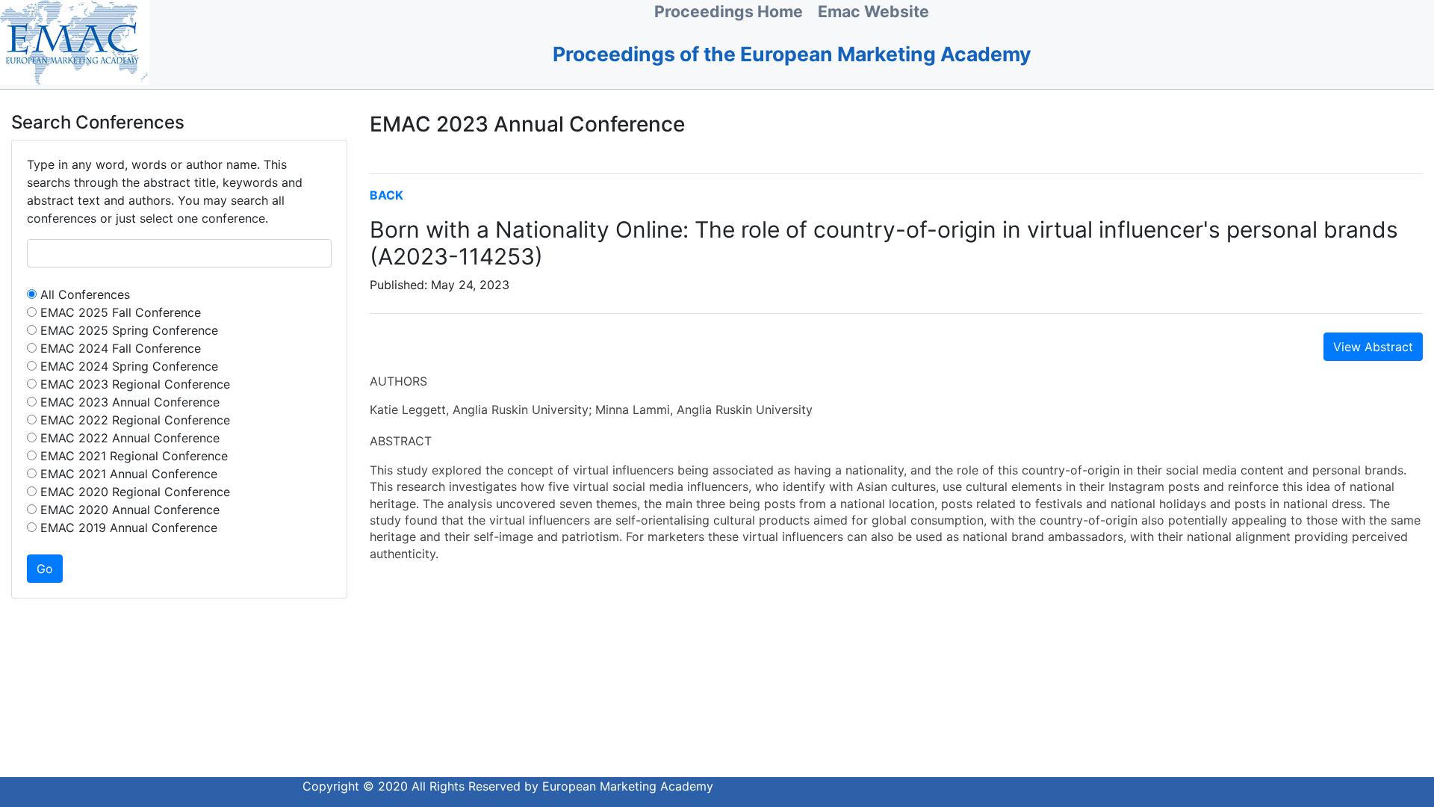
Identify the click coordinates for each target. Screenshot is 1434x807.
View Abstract (1373, 346)
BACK (386, 195)
